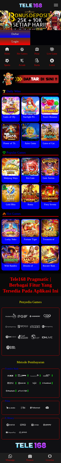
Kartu (37, 65)
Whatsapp (10, 460)
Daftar (15, 34)
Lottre (52, 65)
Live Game (52, 53)
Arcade (22, 65)
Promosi (30, 460)
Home (7, 53)
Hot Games (22, 53)
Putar (37, 53)
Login (15, 41)
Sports (7, 65)
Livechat (50, 460)
